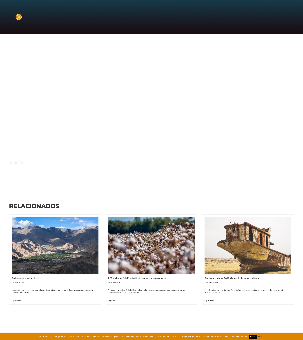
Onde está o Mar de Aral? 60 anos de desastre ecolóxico (232, 278)
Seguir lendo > (16, 301)
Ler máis (260, 336)
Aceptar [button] (253, 337)
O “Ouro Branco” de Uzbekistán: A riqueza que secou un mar (137, 278)
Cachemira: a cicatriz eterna (25, 278)
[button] (11, 163)
